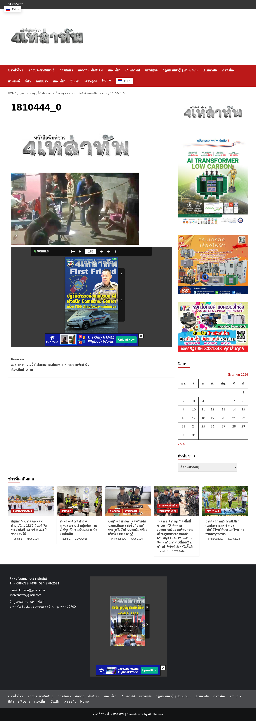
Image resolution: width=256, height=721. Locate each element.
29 (243, 426)
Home (106, 80)
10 (194, 409)
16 (183, 418)
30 (183, 435)
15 (243, 409)
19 (212, 418)
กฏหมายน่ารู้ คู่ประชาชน (180, 70)
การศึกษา (66, 70)
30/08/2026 (136, 538)
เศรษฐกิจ (151, 70)
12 (212, 409)
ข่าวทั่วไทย (15, 70)
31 (194, 435)
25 (203, 426)
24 (194, 426)
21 (234, 418)
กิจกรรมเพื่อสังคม (90, 70)
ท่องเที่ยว (114, 70)
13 (223, 409)
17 (194, 418)
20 (223, 418)
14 (234, 409)
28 (234, 426)
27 (223, 426)
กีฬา (28, 81)
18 (203, 418)
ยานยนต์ (14, 81)
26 (212, 426)
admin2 (18, 538)
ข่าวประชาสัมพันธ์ (41, 70)
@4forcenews (118, 538)
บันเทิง (74, 81)
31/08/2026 (32, 538)
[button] (245, 75)
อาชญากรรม (131, 511)
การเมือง (228, 70)
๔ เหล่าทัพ (132, 70)
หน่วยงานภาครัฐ (167, 511)
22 (243, 418)
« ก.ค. (182, 444)
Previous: (50, 364)
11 (203, 409)
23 (183, 426)
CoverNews (135, 714)
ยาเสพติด (66, 511)
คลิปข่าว (42, 81)
